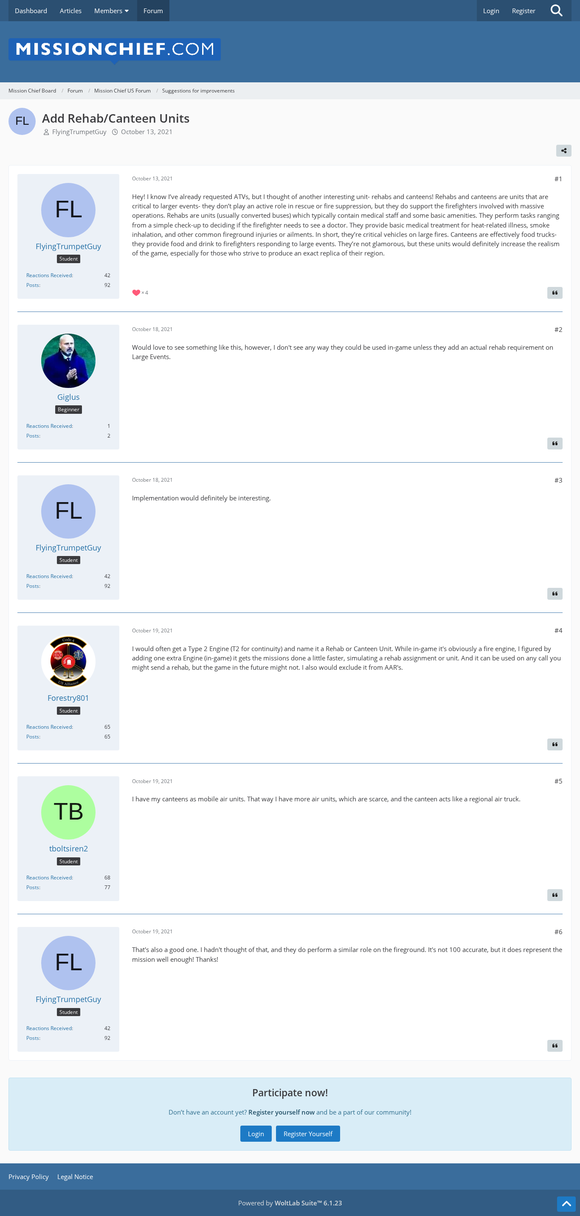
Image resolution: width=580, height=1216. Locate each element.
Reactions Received (49, 275)
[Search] (557, 10)
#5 (559, 781)
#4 (559, 630)
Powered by (290, 1203)
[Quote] (555, 293)
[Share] (564, 151)
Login (491, 10)
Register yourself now (281, 1112)
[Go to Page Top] (566, 1204)
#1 (559, 178)
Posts (32, 285)
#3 (559, 480)
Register (523, 10)
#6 (559, 931)
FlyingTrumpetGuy (79, 131)
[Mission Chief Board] (290, 52)
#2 (559, 329)
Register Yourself (308, 1133)
